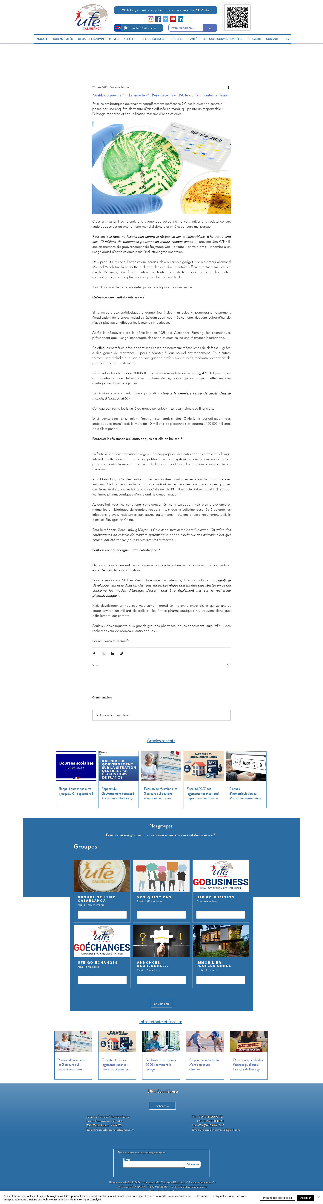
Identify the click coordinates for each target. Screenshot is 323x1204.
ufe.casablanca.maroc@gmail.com (114, 1129)
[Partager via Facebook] (94, 653)
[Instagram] (150, 19)
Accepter (305, 1198)
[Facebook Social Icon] (158, 19)
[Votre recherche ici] (210, 27)
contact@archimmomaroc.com (189, 1187)
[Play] (126, 28)
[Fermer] (318, 1197)
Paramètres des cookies (277, 1198)
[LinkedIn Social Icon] (180, 19)
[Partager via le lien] (121, 653)
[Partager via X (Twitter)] (103, 653)
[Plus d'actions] (228, 87)
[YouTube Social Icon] (173, 19)
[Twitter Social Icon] (165, 19)
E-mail (126, 1159)
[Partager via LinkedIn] (112, 653)
